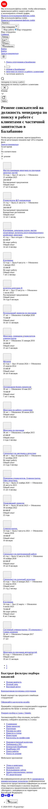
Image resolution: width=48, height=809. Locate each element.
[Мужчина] (7, 165)
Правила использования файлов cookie (18, 20)
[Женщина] (7, 195)
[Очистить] (4, 88)
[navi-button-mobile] (3, 57)
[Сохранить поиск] (3, 98)
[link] (5, 43)
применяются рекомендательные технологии (22, 780)
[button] (4, 49)
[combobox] (13, 82)
